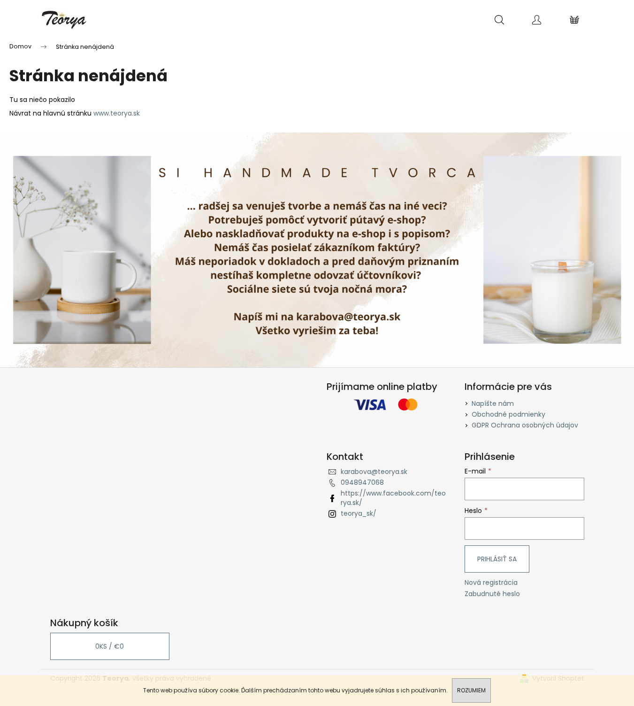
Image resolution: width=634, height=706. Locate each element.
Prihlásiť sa (497, 559)
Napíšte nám (493, 403)
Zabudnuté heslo (492, 594)
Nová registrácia (491, 582)
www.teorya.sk (116, 113)
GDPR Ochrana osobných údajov (525, 425)
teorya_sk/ (358, 513)
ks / (109, 646)
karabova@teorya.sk (374, 471)
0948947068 (362, 482)
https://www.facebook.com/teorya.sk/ (393, 498)
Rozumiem (471, 690)
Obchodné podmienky (508, 414)
